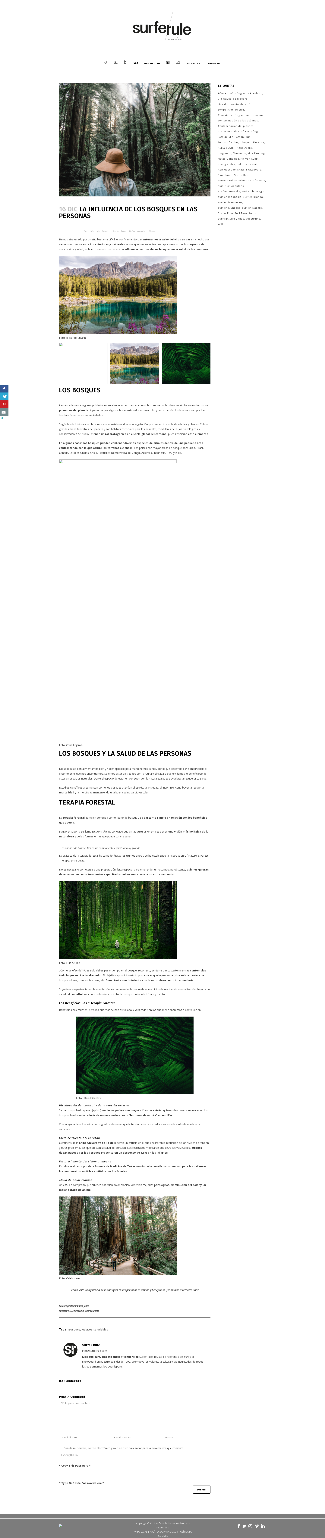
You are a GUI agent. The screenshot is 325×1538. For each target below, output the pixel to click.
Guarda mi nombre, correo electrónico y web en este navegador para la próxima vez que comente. (124, 1448)
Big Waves (225, 98)
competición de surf (231, 109)
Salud (105, 231)
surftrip (223, 218)
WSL (220, 224)
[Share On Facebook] (4, 389)
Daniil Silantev (92, 1098)
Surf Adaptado (234, 186)
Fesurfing (251, 131)
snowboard (225, 180)
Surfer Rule (119, 231)
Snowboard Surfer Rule (249, 180)
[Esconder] (2, 419)
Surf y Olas (236, 218)
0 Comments (137, 231)
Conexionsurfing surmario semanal (241, 115)
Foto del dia (225, 137)
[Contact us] (4, 412)
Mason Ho (239, 153)
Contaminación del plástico (236, 126)
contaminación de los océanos (238, 120)
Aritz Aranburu (252, 93)
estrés (139, 787)
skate (241, 169)
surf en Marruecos (230, 202)
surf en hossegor (253, 191)
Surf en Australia (229, 191)
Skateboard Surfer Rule (233, 175)
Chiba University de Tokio (96, 1143)
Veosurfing (253, 218)
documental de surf (231, 131)
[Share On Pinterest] (4, 404)
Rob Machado (227, 169)
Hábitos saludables (95, 1329)
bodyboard (240, 98)
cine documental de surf (234, 104)
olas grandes (226, 164)
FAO (70, 1310)
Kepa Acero (244, 147)
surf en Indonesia (229, 197)
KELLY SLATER (226, 147)
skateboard (253, 169)
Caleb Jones (73, 1278)
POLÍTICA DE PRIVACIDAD (163, 1531)
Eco (86, 231)
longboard (225, 153)
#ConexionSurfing (230, 93)
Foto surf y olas (228, 142)
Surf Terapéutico (246, 213)
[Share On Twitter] (4, 396)
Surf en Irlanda (253, 197)
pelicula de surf (247, 164)
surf (220, 186)
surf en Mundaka (229, 207)
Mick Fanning (256, 153)
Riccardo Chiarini (76, 337)
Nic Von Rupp (249, 158)
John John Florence (252, 142)
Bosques (74, 1329)
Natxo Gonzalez (228, 158)
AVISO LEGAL (140, 1531)
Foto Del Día (243, 137)
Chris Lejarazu (75, 745)
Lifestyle (95, 231)
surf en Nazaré (252, 207)
